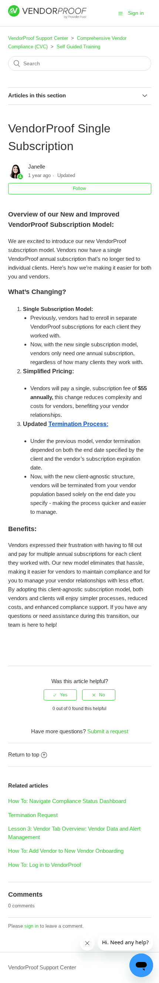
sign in (31, 926)
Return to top (23, 754)
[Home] (47, 17)
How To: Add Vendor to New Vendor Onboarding (66, 851)
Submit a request (107, 731)
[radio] (60, 694)
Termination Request (33, 815)
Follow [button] (79, 188)
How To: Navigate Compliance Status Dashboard (67, 801)
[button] (120, 13)
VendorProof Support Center (38, 38)
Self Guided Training (78, 46)
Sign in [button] (136, 13)
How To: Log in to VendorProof (44, 865)
